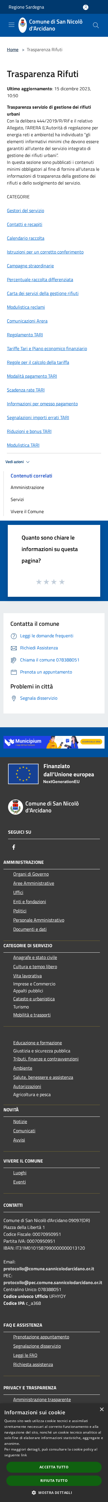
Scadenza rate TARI (26, 389)
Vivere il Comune (27, 511)
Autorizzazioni (27, 1086)
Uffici (18, 892)
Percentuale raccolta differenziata (40, 279)
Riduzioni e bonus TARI (29, 431)
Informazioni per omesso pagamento (42, 403)
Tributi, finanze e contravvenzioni (46, 1058)
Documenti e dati (30, 929)
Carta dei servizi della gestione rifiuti (43, 293)
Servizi (17, 499)
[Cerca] (95, 25)
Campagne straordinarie (30, 265)
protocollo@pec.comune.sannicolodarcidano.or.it (52, 1282)
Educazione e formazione (37, 1042)
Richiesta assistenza (33, 1364)
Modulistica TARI (23, 445)
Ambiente (22, 1067)
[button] (54, 1492)
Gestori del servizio (25, 210)
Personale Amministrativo (38, 919)
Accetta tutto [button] (54, 1467)
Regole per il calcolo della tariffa (38, 362)
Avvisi (19, 1139)
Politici (19, 910)
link (24, 1455)
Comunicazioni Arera (27, 320)
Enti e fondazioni (29, 901)
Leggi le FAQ (25, 1355)
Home (12, 49)
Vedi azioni (14, 462)
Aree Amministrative (33, 883)
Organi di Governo (31, 873)
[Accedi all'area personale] (85, 7)
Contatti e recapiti (24, 224)
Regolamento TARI (25, 334)
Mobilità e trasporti (32, 1014)
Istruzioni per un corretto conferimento (45, 251)
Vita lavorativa (27, 975)
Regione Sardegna (26, 6)
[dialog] (54, 1452)
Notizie (20, 1121)
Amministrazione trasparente (42, 1399)
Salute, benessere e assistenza (43, 1077)
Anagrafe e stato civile (35, 957)
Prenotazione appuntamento (41, 1336)
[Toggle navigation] (11, 24)
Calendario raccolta (25, 238)
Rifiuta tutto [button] (54, 1480)
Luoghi (19, 1172)
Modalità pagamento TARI (32, 376)
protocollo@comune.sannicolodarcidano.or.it (48, 1268)
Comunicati (24, 1130)
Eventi (19, 1181)
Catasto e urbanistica (34, 998)
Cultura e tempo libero (35, 966)
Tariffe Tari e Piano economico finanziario (47, 348)
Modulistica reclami (26, 307)
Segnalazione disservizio (37, 1345)
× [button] (101, 1409)
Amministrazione (27, 487)
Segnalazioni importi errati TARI (38, 417)
